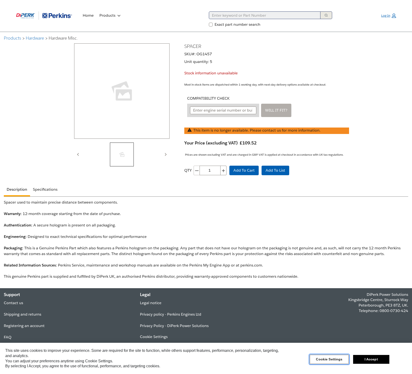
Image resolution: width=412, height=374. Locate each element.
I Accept (371, 359)
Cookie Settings (329, 359)
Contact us (13, 302)
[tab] (122, 154)
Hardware (35, 38)
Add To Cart (244, 170)
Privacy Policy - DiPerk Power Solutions (174, 325)
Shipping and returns (22, 314)
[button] (389, 16)
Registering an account (24, 325)
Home (88, 15)
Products (107, 15)
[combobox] (262, 15)
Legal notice (150, 302)
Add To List (275, 170)
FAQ (7, 337)
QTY (188, 170)
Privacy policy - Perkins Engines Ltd (170, 314)
